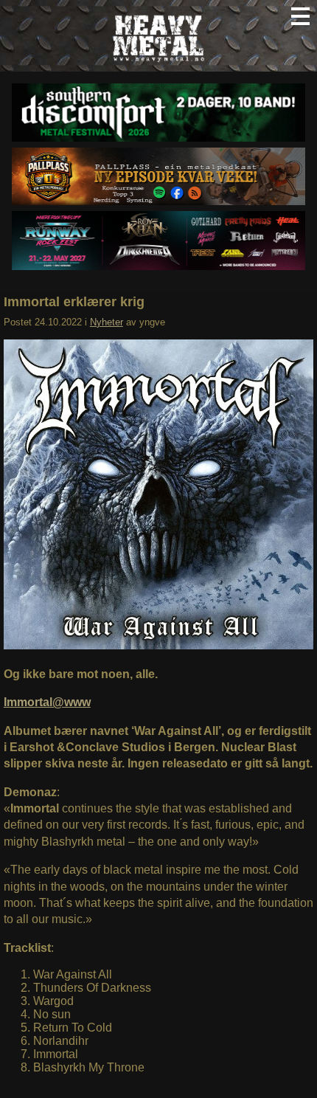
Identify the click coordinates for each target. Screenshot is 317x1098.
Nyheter (106, 322)
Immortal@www (47, 702)
